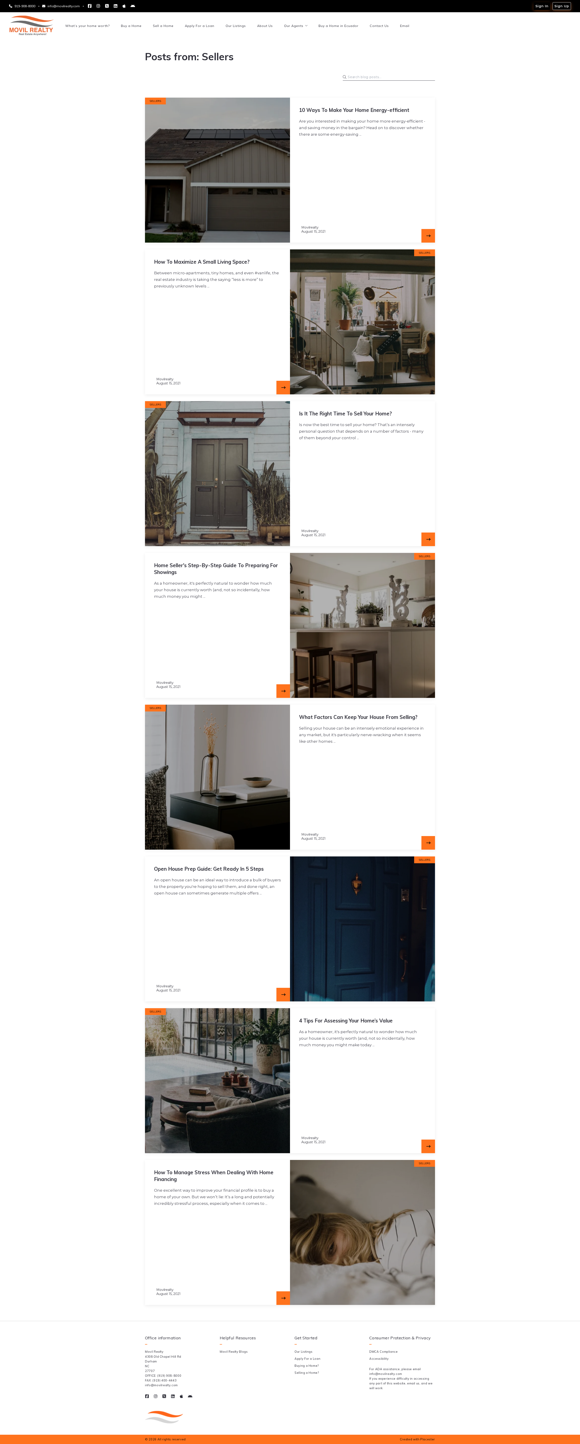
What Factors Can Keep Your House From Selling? (358, 717)
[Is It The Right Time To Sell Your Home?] (428, 539)
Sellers (155, 101)
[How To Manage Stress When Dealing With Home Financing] (283, 1298)
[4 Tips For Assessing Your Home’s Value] (428, 1146)
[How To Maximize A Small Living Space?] (283, 387)
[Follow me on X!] (107, 6)
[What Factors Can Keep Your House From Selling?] (428, 843)
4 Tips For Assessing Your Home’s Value (346, 1020)
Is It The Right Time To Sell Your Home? (345, 413)
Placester (427, 1439)
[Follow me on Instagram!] (98, 6)
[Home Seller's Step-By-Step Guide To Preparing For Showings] (283, 691)
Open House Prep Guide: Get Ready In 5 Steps (209, 869)
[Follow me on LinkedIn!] (116, 6)
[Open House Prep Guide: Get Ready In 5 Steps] (283, 994)
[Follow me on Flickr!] (124, 6)
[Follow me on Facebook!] (90, 6)
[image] (217, 170)
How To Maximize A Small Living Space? (201, 262)
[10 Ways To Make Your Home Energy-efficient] (428, 236)
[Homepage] (31, 26)
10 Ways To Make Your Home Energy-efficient (354, 110)
